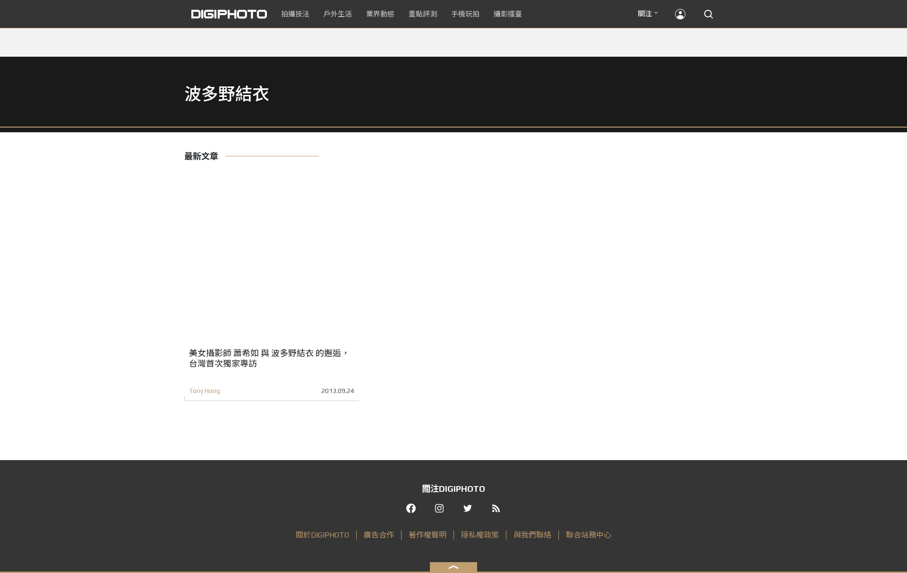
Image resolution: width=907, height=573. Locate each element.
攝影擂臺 (508, 14)
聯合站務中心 (588, 534)
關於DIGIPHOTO (322, 534)
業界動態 (380, 14)
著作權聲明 (427, 534)
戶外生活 (338, 14)
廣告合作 (379, 534)
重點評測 (423, 14)
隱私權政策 (480, 534)
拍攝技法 (295, 14)
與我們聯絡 (532, 534)
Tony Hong (204, 390)
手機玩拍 (465, 14)
